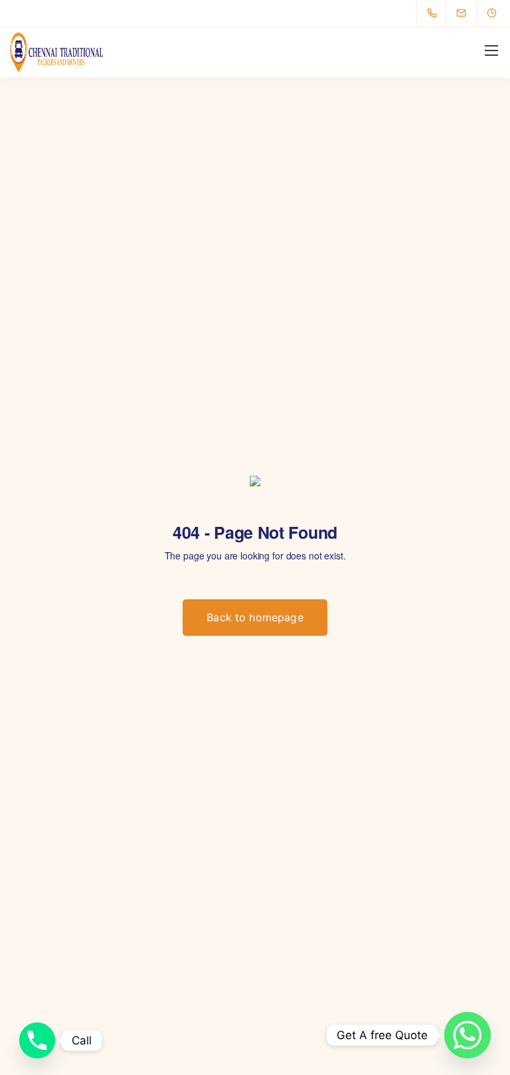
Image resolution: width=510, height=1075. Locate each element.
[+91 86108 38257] (434, 13)
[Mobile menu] (491, 50)
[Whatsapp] (467, 1035)
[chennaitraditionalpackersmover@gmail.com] (469, 13)
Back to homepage (255, 617)
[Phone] (37, 1040)
